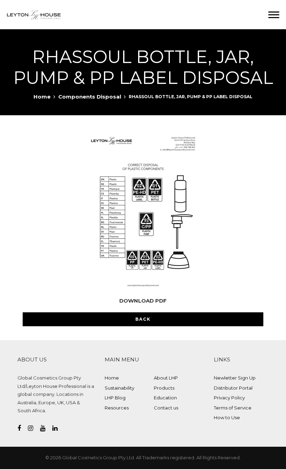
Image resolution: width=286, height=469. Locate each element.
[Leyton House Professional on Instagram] (34, 428)
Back (143, 319)
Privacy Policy (229, 397)
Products (164, 388)
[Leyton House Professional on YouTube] (46, 428)
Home (42, 96)
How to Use (227, 417)
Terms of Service (232, 408)
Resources (117, 408)
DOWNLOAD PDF (143, 300)
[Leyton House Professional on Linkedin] (58, 428)
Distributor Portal (233, 388)
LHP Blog (115, 397)
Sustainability (119, 388)
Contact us (166, 408)
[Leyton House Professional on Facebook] (22, 428)
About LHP (166, 378)
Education (165, 397)
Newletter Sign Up (235, 378)
